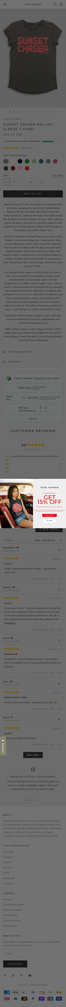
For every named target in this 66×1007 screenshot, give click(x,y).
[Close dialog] (2, 481)
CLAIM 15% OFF (49, 515)
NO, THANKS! (49, 520)
